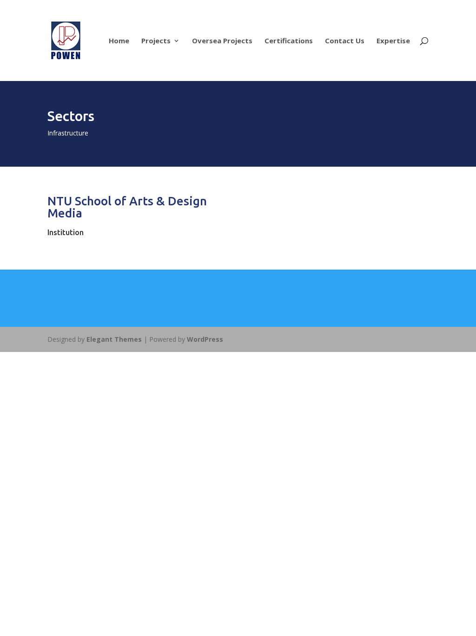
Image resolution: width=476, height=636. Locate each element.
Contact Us (344, 41)
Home (119, 41)
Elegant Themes (114, 339)
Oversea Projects (222, 41)
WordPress (205, 339)
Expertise (393, 41)
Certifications (288, 41)
